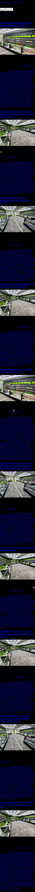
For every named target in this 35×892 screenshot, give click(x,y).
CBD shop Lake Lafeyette (14, 253)
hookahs (13, 881)
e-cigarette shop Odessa (17, 74)
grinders (20, 99)
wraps (2, 107)
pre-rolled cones (17, 192)
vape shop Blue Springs (14, 89)
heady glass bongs (10, 278)
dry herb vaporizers (27, 187)
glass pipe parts (19, 360)
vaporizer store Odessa (11, 271)
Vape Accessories (5, 106)
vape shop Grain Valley (25, 178)
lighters (7, 101)
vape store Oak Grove (18, 268)
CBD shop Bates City (15, 250)
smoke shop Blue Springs (21, 173)
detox (1, 358)
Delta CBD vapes (5, 187)
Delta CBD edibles (23, 619)
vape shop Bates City (18, 609)
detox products (27, 96)
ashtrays (18, 92)
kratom (29, 189)
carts (5, 532)
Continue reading (26, 66)
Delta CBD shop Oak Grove (16, 163)
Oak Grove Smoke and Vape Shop (10, 2)
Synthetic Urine (19, 104)
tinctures (25, 457)
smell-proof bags (20, 102)
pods (22, 101)
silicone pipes (4, 712)
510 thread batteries (28, 271)
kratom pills (12, 190)
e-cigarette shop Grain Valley (16, 72)
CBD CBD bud (29, 869)
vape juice (14, 106)
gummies (8, 451)
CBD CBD (27, 184)
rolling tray (3, 102)
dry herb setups (19, 97)
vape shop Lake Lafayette (12, 91)
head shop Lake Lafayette (7, 77)
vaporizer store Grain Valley (13, 270)
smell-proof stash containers (24, 542)
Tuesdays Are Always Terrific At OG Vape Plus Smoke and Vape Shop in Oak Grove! (15, 718)
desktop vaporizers (13, 876)
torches (30, 104)
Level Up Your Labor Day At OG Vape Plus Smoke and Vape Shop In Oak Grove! (17, 114)
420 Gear (7, 440)
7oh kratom (22, 352)
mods (11, 101)
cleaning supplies (16, 94)
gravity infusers (28, 879)
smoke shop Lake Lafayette (19, 175)
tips (26, 104)
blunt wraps (3, 273)
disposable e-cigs (9, 877)
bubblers (2, 94)
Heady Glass (27, 99)
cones (24, 94)
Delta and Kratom (22, 872)
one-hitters (17, 101)
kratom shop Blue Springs (22, 260)
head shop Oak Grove (22, 77)
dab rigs (13, 96)
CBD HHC (21, 185)
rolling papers (28, 101)
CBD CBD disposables (11, 185)
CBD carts (20, 184)
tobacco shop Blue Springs (23, 84)
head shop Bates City (22, 255)
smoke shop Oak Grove (13, 82)
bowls (32, 92)
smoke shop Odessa (27, 82)
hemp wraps (18, 622)
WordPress (15, 891)
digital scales (11, 620)
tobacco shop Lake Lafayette (24, 85)
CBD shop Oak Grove (11, 854)
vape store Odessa (12, 437)
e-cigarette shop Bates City (17, 70)
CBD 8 (14, 184)
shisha (19, 884)
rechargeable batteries (23, 624)
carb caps (23, 442)
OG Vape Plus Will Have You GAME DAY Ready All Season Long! (14, 200)
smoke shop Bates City (15, 79)
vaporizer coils (8, 459)
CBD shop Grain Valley (12, 251)
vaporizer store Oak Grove (12, 439)
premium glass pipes (6, 710)
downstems (10, 97)
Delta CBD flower (13, 874)
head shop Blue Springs (10, 75)
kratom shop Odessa (27, 172)
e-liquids (9, 879)
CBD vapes (3, 276)
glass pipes (14, 99)
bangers (23, 92)
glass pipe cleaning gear (7, 360)
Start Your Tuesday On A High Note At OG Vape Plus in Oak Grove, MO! (17, 804)
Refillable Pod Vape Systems (17, 456)
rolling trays (10, 102)
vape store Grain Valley (19, 435)
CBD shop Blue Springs (16, 852)
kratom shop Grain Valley (15, 170)
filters (8, 99)
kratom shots (20, 190)
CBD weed (24, 703)
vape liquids (29, 192)
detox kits (29, 793)
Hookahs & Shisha (21, 189)
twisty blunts (21, 626)
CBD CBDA (11, 275)
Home (5, 13)
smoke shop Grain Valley (12, 80)
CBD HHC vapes (21, 617)
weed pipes (30, 106)
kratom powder (26, 452)
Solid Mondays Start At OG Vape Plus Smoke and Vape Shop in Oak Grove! (16, 634)
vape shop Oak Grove (26, 91)
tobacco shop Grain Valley (7, 85)
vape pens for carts (19, 886)
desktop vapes (4, 447)
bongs (28, 92)
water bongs (14, 194)
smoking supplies (17, 363)
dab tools (19, 96)
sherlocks (8, 363)
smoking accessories (6, 457)
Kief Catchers (26, 795)
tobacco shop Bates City (7, 84)
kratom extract (4, 190)
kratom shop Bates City (18, 168)
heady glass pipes (5, 881)
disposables (3, 97)
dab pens (29, 94)
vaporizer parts (22, 106)
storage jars (11, 104)
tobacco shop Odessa (21, 87)
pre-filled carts (29, 454)
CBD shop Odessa (9, 255)
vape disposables (8, 886)
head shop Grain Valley (25, 75)
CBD (28, 442)
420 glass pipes (17, 182)
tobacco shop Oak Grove (7, 87)
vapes (1, 194)
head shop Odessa (5, 168)
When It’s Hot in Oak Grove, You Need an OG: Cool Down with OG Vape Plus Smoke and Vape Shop (16, 465)
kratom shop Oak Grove (13, 172)
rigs (6, 542)
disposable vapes (16, 187)
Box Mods (8, 184)
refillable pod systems (19, 710)
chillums (8, 94)
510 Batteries (26, 182)
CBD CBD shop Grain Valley (18, 162)
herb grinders (21, 278)
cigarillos (2, 619)
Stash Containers (18, 457)
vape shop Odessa (5, 92)
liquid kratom (29, 190)
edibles (29, 449)
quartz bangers (4, 456)
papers (2, 192)
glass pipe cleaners (18, 879)
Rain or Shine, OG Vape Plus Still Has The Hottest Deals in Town (16, 24)
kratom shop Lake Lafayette (19, 261)
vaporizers (7, 194)
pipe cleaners (20, 454)
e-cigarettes (30, 358)
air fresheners (22, 867)
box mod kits (30, 352)
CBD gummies (20, 275)
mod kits (32, 708)
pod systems (8, 192)
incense (29, 451)
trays (24, 192)
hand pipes (3, 189)
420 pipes (15, 352)
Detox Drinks (23, 876)
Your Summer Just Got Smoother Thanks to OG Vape (16, 370)
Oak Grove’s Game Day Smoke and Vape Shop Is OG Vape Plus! (17, 285)
